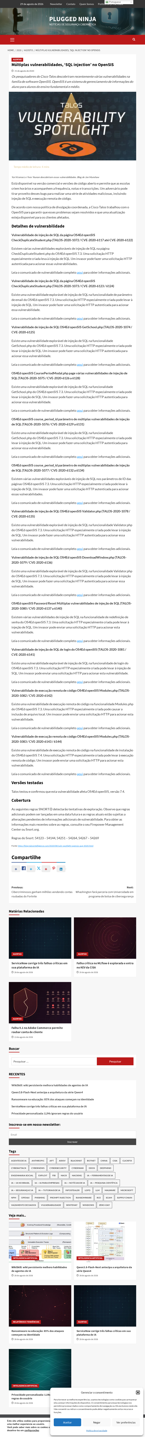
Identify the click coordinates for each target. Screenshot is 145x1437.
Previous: (41, 892)
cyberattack (18, 1168)
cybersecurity (58, 1168)
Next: (105, 892)
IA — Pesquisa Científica (104, 1183)
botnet (91, 1160)
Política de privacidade (96, 1430)
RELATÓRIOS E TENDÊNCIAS (26, 1321)
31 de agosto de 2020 (24, 71)
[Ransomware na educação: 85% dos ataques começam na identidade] (40, 1306)
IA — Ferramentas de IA (100, 1175)
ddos (92, 1168)
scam (109, 1197)
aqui (80, 272)
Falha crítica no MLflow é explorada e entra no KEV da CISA (105, 965)
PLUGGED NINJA (72, 19)
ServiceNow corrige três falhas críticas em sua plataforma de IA (39, 965)
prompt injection (60, 1197)
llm (97, 1190)
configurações (31, 1430)
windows (88, 1205)
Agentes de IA (19, 1160)
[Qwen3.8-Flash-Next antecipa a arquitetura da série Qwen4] (105, 1242)
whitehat (71, 1205)
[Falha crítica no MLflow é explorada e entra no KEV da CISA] (105, 938)
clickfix (127, 1160)
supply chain (124, 1197)
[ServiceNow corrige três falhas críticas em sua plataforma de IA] (40, 938)
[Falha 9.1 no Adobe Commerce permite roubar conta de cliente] (40, 1002)
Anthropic (38, 1160)
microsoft (127, 1190)
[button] (138, 1392)
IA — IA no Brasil (20, 1183)
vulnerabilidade (51, 1205)
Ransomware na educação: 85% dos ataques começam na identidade (52, 1099)
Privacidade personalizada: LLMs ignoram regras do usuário (47, 1113)
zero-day (104, 1205)
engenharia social (22, 1175)
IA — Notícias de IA (74, 1183)
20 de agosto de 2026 (88, 972)
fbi (54, 1175)
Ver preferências (126, 1422)
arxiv (62, 1160)
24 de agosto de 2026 (23, 1403)
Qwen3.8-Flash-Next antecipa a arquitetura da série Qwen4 (47, 1092)
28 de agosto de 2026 (23, 972)
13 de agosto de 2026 (23, 1037)
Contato (70, 3)
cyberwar (78, 1168)
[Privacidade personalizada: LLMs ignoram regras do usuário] (40, 1369)
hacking (77, 1175)
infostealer (72, 1190)
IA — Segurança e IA (22, 1190)
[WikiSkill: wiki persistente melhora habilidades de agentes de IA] (40, 1242)
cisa (115, 1160)
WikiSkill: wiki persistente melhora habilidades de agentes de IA (49, 1085)
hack (64, 1175)
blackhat (76, 1160)
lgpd (87, 1190)
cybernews (37, 1168)
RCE (99, 1197)
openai (25, 1197)
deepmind (105, 1168)
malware (110, 1190)
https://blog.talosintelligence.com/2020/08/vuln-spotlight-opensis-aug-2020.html (55, 845)
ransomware (84, 1197)
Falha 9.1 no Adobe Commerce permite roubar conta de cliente (37, 1030)
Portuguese (114, 2)
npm (13, 1197)
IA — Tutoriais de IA (49, 1190)
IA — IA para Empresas (47, 1183)
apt (52, 1160)
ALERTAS (17, 59)
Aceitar (67, 1422)
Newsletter (56, 3)
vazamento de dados (23, 1205)
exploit (42, 1175)
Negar (96, 1422)
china (104, 1160)
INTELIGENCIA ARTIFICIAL (25, 1258)
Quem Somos (86, 3)
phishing (40, 1197)
